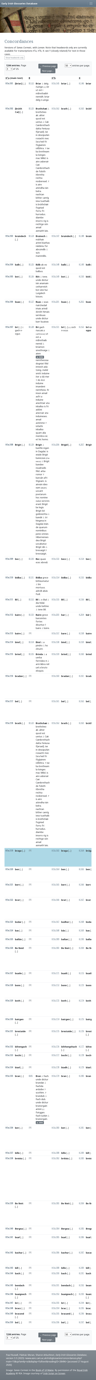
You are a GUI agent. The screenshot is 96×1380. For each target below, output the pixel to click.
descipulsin (43, 134)
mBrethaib (41, 340)
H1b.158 (55, 642)
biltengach (21, 1046)
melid (45, 369)
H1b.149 (55, 276)
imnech (39, 366)
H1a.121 (9, 884)
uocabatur (41, 543)
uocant (39, 490)
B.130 (31, 558)
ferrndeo (40, 660)
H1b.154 (55, 577)
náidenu (40, 245)
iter (37, 376)
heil (42, 141)
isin (46, 187)
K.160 (81, 654)
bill (87, 1152)
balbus (39, 271)
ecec (38, 562)
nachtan (40, 194)
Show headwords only (15, 57)
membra (40, 435)
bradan (19, 676)
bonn (17, 985)
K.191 (81, 1273)
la (37, 154)
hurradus (40, 214)
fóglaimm (41, 144)
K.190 (81, 939)
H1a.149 (9, 1313)
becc (63, 558)
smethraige (42, 350)
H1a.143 (9, 1267)
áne (42, 289)
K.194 (81, 1302)
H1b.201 (55, 301)
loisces (39, 296)
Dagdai (42, 451)
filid (46, 363)
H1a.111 (9, 599)
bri (16, 327)
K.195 (81, 1308)
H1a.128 (9, 985)
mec (47, 138)
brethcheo (41, 111)
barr (38, 321)
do (39, 379)
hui (46, 289)
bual (17, 1237)
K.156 (81, 599)
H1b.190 (55, 1273)
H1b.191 (55, 1285)
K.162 (81, 701)
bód (88, 276)
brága (89, 850)
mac (38, 158)
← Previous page (48, 66)
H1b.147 (55, 236)
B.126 (31, 276)
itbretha (40, 174)
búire (46, 628)
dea (38, 540)
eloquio (40, 670)
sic (46, 435)
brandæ (40, 1082)
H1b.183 (55, 948)
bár (88, 614)
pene (38, 533)
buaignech (20, 1294)
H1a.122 (9, 899)
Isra (38, 141)
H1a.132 (9, 1046)
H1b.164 (55, 869)
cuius (38, 500)
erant (38, 504)
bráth (89, 108)
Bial (45, 599)
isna (38, 200)
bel (16, 701)
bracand (65, 1313)
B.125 (31, 264)
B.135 (31, 654)
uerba (39, 657)
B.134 (31, 642)
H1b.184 (55, 1228)
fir (48, 389)
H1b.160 (55, 676)
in (37, 134)
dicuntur (40, 624)
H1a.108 (9, 444)
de (37, 171)
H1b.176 (55, 1046)
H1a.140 (9, 1228)
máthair (40, 239)
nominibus (41, 530)
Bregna (90, 1228)
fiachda (39, 1086)
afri (45, 477)
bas (17, 930)
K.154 (81, 558)
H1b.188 (55, 1152)
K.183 (81, 1158)
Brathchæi (41, 108)
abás (45, 590)
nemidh (39, 96)
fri (45, 141)
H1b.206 (55, 444)
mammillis (41, 255)
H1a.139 (9, 1203)
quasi (43, 558)
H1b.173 (55, 1000)
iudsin (44, 1115)
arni (38, 664)
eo (45, 264)
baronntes (41, 618)
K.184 (81, 948)
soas (46, 301)
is (47, 158)
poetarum (41, 494)
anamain (44, 283)
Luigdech (40, 293)
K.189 (81, 1152)
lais (46, 230)
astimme (40, 422)
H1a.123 (9, 921)
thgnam (40, 480)
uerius (39, 121)
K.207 (81, 444)
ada (46, 366)
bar (63, 614)
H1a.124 (9, 930)
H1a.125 (9, 939)
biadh (64, 1067)
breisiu (18, 1158)
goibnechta (41, 513)
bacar (89, 1252)
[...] (24, 83)
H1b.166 (55, 899)
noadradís (41, 467)
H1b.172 (55, 985)
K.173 (81, 985)
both (17, 1000)
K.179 (81, 1067)
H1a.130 (9, 1019)
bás (63, 930)
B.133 (31, 614)
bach (17, 1273)
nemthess (41, 389)
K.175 (81, 1019)
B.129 (31, 444)
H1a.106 (9, 301)
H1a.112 (9, 614)
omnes (45, 533)
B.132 (31, 599)
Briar (38, 83)
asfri (38, 396)
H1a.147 (9, 1302)
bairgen (19, 1019)
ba (37, 151)
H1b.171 (55, 973)
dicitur (45, 279)
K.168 (81, 921)
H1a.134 (9, 1067)
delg (46, 83)
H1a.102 (9, 108)
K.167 (81, 899)
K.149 (81, 264)
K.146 (81, 83)
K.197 (81, 1322)
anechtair (40, 402)
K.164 (81, 850)
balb (17, 264)
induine (45, 373)
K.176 (81, 1031)
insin (46, 523)
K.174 (81, 1000)
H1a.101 (9, 83)
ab (42, 264)
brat (17, 899)
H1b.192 (55, 1294)
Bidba (39, 577)
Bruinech (40, 236)
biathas (46, 242)
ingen (46, 447)
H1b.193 (55, 1302)
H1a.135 (9, 1076)
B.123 (31, 108)
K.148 (81, 236)
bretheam (44, 151)
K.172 (81, 973)
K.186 (81, 1237)
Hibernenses (42, 537)
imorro (39, 220)
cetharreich (41, 286)
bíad (88, 1067)
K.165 (81, 869)
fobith (42, 171)
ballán (18, 939)
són (46, 224)
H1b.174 (55, 1019)
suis (38, 252)
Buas (38, 301)
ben (17, 869)
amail (38, 227)
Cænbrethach (43, 125)
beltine (45, 606)
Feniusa (46, 128)
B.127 (31, 301)
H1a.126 (9, 948)
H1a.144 (9, 1273)
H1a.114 (9, 642)
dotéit (39, 311)
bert (17, 884)
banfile (39, 447)
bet (17, 1127)
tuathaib (44, 200)
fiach (46, 1076)
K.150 (81, 276)
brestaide (20, 1031)
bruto (44, 667)
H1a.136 (9, 1127)
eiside (39, 454)
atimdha (40, 187)
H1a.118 (9, 723)
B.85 (31, 1076)
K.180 (81, 1076)
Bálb (38, 264)
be (49, 458)
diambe (40, 217)
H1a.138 (9, 1158)
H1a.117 (9, 701)
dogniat (40, 363)
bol (16, 1322)
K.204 (81, 614)
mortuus (40, 587)
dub (43, 1099)
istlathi (39, 426)
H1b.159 (55, 654)
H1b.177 (55, 1055)
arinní (38, 242)
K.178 (81, 1055)
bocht (18, 1055)
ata (48, 402)
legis (41, 507)
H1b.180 (55, 1127)
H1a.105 (9, 276)
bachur (19, 1252)
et (37, 439)
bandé (39, 517)
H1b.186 (55, 1252)
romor (39, 474)
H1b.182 (55, 1158)
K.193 (81, 1294)
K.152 (81, 327)
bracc (18, 1308)
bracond (19, 1313)
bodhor (65, 921)
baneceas (40, 457)
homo (45, 439)
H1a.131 (9, 1031)
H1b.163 (55, 850)
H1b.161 (55, 701)
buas (17, 301)
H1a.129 (9, 1000)
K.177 (81, 1046)
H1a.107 (9, 327)
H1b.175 (55, 1031)
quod (38, 118)
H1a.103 (9, 236)
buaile (18, 973)
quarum (43, 527)
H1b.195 (55, 1313)
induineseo (41, 416)
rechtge (40, 224)
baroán (39, 477)
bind (17, 642)
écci (43, 379)
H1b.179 (55, 1076)
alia (44, 432)
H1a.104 (9, 264)
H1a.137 (9, 1152)
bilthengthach (69, 1046)
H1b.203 (55, 614)
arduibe (40, 1089)
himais (46, 311)
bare (63, 633)
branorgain (41, 1105)
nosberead (41, 181)
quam (39, 432)
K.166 (81, 884)
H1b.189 (55, 939)
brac (63, 1308)
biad (17, 1067)
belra (38, 191)
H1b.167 (55, 921)
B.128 (31, 327)
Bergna (19, 1228)
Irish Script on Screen (54, 1373)
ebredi (44, 562)
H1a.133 (9, 1055)
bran (17, 1076)
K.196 (81, 1313)
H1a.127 (9, 973)
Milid (43, 158)
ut (37, 89)
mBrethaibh (42, 93)
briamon (40, 346)
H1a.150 (9, 1322)
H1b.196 (55, 1322)
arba (43, 471)
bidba (18, 577)
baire (18, 614)
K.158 (81, 633)
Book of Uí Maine (45, 1370)
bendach (19, 1285)
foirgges (40, 1112)
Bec (38, 558)
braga (18, 850)
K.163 (81, 108)
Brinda (39, 654)
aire (38, 161)
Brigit (18, 444)
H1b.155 (55, 599)
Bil (16, 599)
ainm (38, 353)
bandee (40, 464)
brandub (40, 1095)
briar (46, 96)
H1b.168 (55, 930)
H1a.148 (9, 1308)
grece (45, 577)
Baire (39, 614)
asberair (44, 161)
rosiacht (40, 138)
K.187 (81, 1252)
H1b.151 (55, 327)
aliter (42, 115)
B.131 (31, 577)
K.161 (81, 676)
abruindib (41, 249)
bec (17, 558)
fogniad (40, 207)
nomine (44, 497)
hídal (42, 602)
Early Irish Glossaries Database (19, 3)
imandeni (40, 386)
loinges (41, 154)
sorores (45, 500)
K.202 (81, 301)
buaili (64, 973)
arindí (44, 308)
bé (43, 510)
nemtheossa (42, 360)
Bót (38, 276)
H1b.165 (55, 884)
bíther (39, 197)
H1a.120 (9, 869)
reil (47, 664)
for (46, 245)
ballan (64, 939)
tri (46, 517)
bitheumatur (42, 580)
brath (64, 108)
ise (46, 131)
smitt (38, 373)
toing (38, 369)
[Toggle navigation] (91, 3)
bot (17, 276)
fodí (38, 594)
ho (46, 645)
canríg (46, 197)
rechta (39, 177)
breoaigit (40, 550)
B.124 (31, 236)
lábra (43, 664)
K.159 (81, 642)
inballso (40, 406)
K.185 (81, 1228)
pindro (39, 645)
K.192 (81, 1285)
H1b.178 (55, 1067)
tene (44, 276)
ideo (45, 484)
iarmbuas (40, 315)
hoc (37, 497)
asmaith (40, 230)
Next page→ (48, 70)
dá (43, 376)
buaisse (44, 321)
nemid (39, 343)
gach (41, 327)
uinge (46, 99)
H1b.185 (55, 1237)
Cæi (38, 164)
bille (17, 1152)
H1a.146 (9, 1294)
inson (38, 393)
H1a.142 (9, 1252)
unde (38, 279)
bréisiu (65, 1158)
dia (37, 602)
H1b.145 (55, 83)
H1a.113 (9, 633)
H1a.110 (9, 577)
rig (44, 220)
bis (39, 584)
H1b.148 (55, 264)
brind (18, 654)
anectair (40, 412)
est (40, 89)
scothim (40, 1092)
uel (37, 667)
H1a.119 (9, 850)
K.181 (81, 1127)
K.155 (81, 577)
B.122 (31, 83)
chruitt (39, 648)
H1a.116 (9, 676)
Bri (37, 327)
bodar (18, 921)
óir (47, 86)
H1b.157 (55, 633)
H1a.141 (9, 1237)
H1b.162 (55, 108)
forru (38, 210)
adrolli (39, 590)
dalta (38, 128)
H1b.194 (55, 1308)
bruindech (66, 236)
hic (40, 439)
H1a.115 (9, 654)
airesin (39, 484)
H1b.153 (55, 558)
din (43, 546)
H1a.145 (9, 1285)
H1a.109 (9, 558)
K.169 (81, 930)
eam (38, 487)
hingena (40, 520)
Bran (38, 1076)
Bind (38, 642)
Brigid (64, 444)
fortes (39, 621)
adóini (39, 409)
